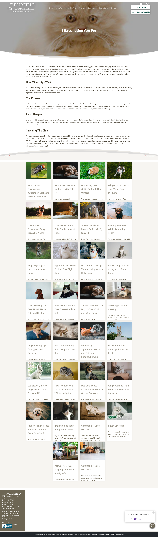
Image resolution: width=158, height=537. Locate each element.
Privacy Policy (120, 534)
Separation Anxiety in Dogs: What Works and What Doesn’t (92, 309)
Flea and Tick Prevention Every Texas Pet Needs (36, 229)
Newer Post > (149, 156)
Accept (112, 534)
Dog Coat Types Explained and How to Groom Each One (92, 389)
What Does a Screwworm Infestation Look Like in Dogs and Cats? (38, 191)
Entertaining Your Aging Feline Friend (64, 428)
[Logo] (21, 9)
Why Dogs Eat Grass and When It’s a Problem (118, 189)
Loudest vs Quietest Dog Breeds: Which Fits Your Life (38, 389)
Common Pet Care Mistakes (90, 428)
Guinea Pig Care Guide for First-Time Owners (91, 189)
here (58, 141)
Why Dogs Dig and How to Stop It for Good (37, 269)
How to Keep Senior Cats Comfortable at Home (64, 229)
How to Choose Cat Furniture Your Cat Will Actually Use (64, 389)
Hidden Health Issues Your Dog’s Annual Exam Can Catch (38, 429)
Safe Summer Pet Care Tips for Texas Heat (118, 349)
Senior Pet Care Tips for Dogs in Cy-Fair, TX (64, 189)
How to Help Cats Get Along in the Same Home (118, 269)
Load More (79, 486)
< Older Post (8, 156)
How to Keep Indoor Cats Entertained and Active (65, 309)
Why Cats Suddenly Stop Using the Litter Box (64, 349)
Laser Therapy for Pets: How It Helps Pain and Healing (37, 309)
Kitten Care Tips (116, 426)
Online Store (103, 8)
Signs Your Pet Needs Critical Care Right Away (65, 269)
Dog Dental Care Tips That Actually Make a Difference (92, 269)
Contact (113, 8)
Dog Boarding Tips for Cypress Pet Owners (37, 349)
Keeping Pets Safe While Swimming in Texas (118, 229)
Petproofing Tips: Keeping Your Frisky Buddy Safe (64, 469)
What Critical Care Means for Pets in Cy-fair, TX (92, 229)
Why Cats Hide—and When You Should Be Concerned (118, 389)
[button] (152, 525)
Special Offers (71, 8)
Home (51, 8)
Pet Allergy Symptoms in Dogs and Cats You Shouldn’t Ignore (90, 351)
